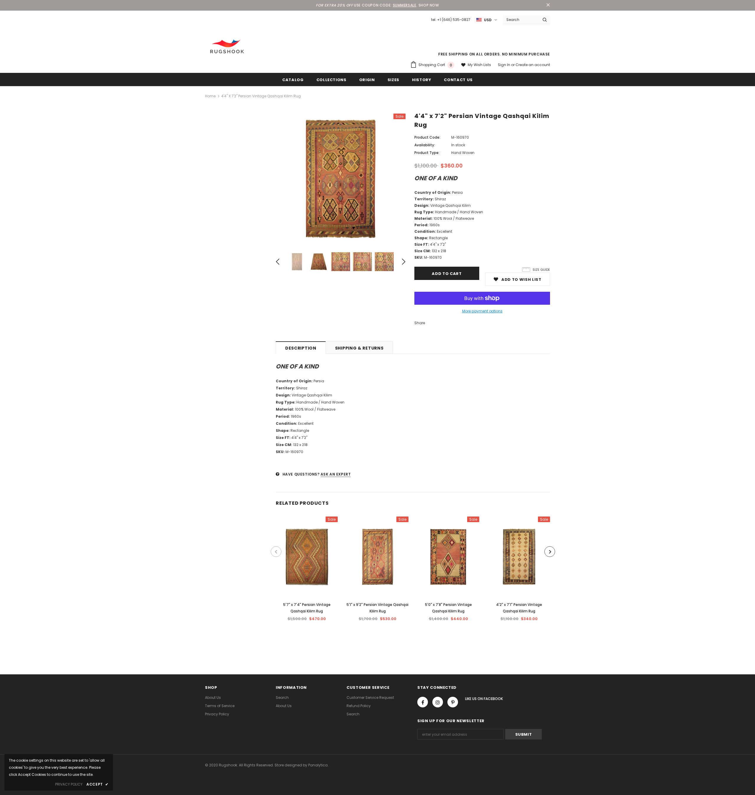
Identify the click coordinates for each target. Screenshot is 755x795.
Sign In (504, 64)
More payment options (482, 311)
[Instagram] (437, 702)
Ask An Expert (336, 474)
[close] (548, 5)
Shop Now (428, 5)
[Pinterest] (452, 702)
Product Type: (426, 152)
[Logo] (227, 46)
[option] (341, 178)
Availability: (424, 144)
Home (210, 96)
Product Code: (427, 137)
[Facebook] (422, 702)
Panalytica (318, 765)
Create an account (533, 64)
